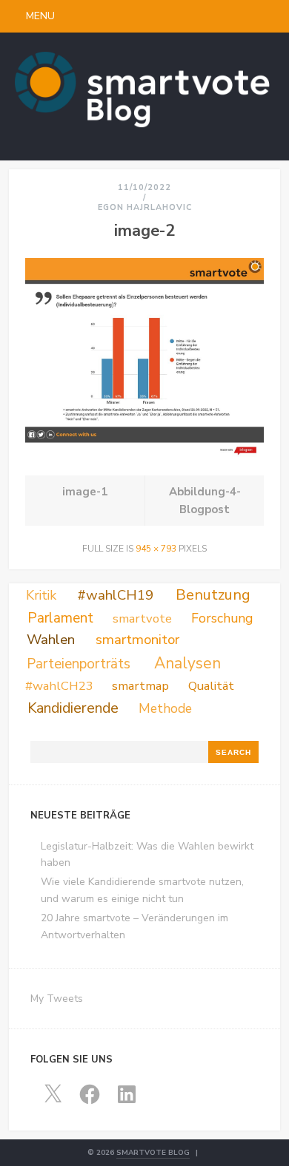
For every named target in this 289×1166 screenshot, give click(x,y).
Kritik (41, 595)
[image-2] (145, 454)
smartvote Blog (153, 1153)
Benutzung (213, 595)
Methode (165, 708)
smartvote (142, 618)
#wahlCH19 (115, 595)
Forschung (222, 618)
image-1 (84, 491)
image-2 (144, 231)
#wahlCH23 (59, 685)
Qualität (211, 685)
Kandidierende (73, 708)
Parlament (60, 618)
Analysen (187, 663)
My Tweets (56, 999)
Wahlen (51, 639)
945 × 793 (156, 549)
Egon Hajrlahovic (145, 207)
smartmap (140, 685)
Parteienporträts (78, 664)
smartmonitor (137, 639)
